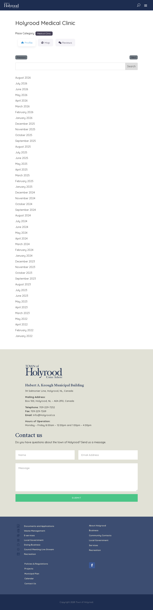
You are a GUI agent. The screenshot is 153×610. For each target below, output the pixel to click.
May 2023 (21, 301)
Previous (21, 57)
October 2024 (23, 204)
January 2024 (23, 255)
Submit (76, 497)
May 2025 (21, 163)
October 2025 (23, 135)
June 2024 (21, 227)
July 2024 (21, 221)
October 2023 (23, 273)
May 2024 (21, 232)
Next (133, 57)
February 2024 (24, 250)
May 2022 (21, 319)
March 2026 (22, 106)
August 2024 (23, 215)
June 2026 (21, 89)
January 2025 (23, 186)
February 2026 (24, 112)
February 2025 (24, 181)
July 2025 (21, 152)
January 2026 (23, 118)
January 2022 (23, 336)
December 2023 (25, 261)
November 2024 (25, 198)
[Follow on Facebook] (92, 565)
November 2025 (25, 129)
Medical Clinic (44, 33)
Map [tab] (47, 42)
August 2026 (23, 77)
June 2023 (21, 295)
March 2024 (22, 244)
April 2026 (21, 100)
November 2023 (25, 267)
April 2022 (21, 324)
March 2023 (22, 313)
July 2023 (21, 290)
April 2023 (21, 307)
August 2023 (23, 284)
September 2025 (25, 141)
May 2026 (21, 95)
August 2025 (23, 146)
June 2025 (21, 158)
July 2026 (21, 83)
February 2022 (24, 330)
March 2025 (22, 175)
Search (131, 66)
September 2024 (25, 210)
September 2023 (25, 278)
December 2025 (25, 123)
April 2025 (21, 169)
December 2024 (25, 192)
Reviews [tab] (67, 42)
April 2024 (21, 238)
